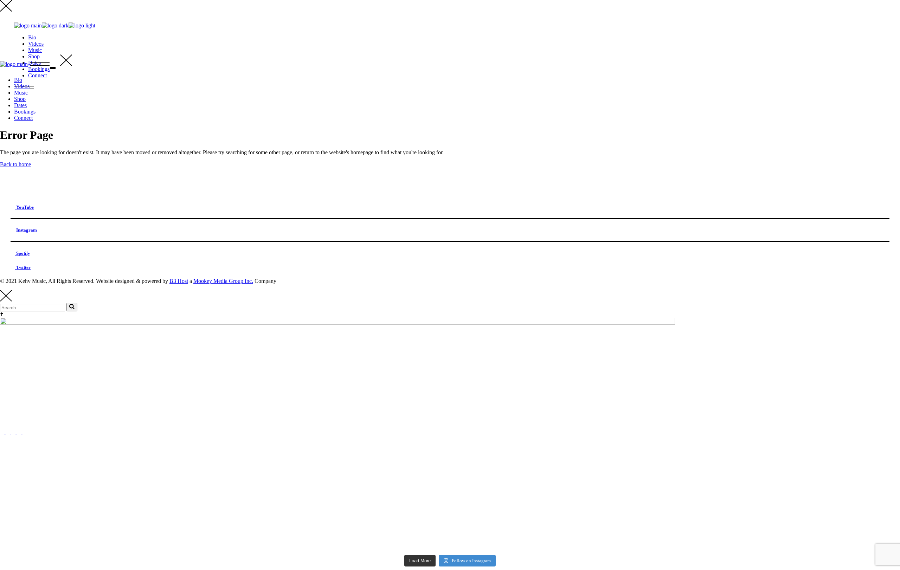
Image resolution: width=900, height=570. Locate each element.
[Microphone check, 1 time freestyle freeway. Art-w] (563, 526)
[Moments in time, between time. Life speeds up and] (563, 542)
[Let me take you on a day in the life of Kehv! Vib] (111, 513)
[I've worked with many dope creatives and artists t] (563, 477)
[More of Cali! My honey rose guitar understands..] (337, 513)
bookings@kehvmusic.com (30, 420)
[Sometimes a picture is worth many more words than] (111, 523)
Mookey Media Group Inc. (223, 281)
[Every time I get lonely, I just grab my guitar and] (337, 526)
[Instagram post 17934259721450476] (337, 539)
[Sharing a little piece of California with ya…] (563, 513)
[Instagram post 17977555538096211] (337, 497)
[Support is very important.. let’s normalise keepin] (111, 471)
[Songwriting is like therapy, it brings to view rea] (111, 500)
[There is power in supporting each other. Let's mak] (337, 468)
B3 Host (178, 281)
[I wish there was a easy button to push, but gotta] (111, 542)
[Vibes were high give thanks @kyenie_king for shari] (563, 500)
